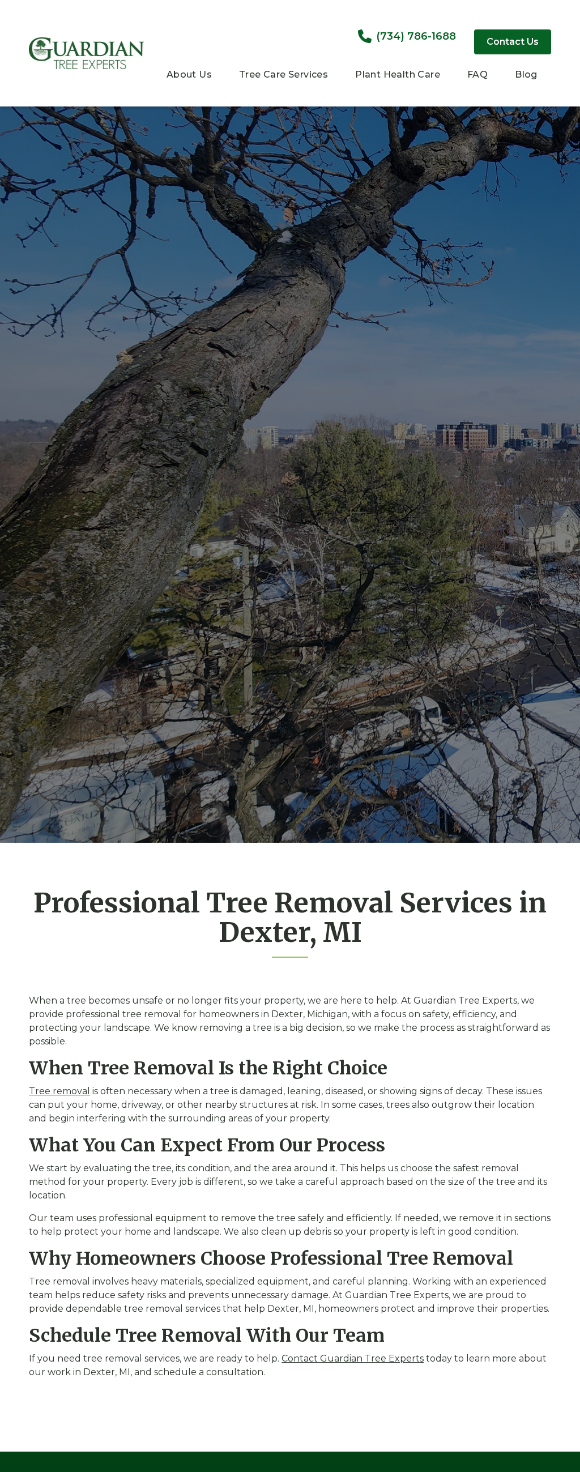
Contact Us (513, 41)
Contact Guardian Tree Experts (353, 1358)
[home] (86, 53)
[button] (189, 75)
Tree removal (59, 1091)
